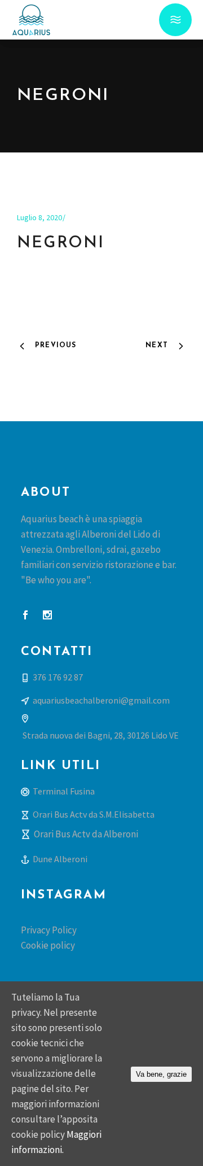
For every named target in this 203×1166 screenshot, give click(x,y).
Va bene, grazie (161, 1074)
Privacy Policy (49, 930)
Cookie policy (48, 945)
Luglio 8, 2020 (39, 217)
